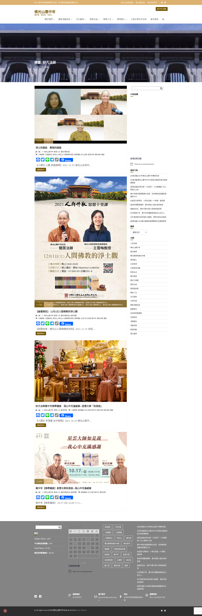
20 (88, 547)
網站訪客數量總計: (41, 553)
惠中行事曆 (134, 280)
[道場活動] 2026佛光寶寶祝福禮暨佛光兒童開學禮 (148, 221)
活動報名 (133, 321)
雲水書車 (133, 333)
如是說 (107, 554)
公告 (82, 318)
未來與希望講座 (136, 313)
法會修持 (133, 317)
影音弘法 (133, 272)
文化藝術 (80, 19)
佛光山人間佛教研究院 (66, 154)
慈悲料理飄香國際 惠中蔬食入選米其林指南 (146, 205)
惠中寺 (94, 318)
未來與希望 (109, 560)
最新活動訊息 (64, 19)
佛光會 (128, 538)
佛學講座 (77, 154)
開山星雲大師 (152, 2)
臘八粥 (107, 565)
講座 (102, 154)
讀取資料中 (41, 170)
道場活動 (74, 315)
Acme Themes (81, 610)
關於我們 (49, 19)
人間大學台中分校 (139, 19)
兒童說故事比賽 (119, 549)
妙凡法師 (84, 154)
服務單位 (133, 309)
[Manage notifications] (5, 611)
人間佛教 (41, 154)
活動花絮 (133, 325)
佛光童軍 (133, 251)
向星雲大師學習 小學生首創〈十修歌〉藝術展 (54, 2)
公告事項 (133, 264)
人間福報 (118, 532)
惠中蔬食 (154, 19)
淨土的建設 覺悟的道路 (48, 147)
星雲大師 (91, 154)
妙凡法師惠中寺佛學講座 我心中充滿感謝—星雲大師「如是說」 (69, 406)
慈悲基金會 (134, 288)
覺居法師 (98, 154)
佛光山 (55, 154)
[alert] (149, 164)
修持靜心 (121, 19)
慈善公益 (94, 19)
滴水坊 (128, 560)
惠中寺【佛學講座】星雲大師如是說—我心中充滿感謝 (63, 488)
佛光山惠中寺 (44, 11)
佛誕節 (107, 549)
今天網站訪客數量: (41, 543)
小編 (38, 152)
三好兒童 (133, 243)
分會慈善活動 (135, 268)
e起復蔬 (107, 527)
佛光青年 (127, 543)
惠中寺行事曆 (161, 9)
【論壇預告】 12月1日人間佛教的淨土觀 (57, 311)
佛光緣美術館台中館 (137, 256)
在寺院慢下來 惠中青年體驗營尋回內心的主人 (147, 213)
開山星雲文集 (140, 2)
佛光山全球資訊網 (127, 2)
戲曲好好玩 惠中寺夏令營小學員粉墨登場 (145, 209)
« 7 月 (83, 563)
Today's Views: (40, 539)
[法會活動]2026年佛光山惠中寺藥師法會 (144, 176)
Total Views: (39, 548)
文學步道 (133, 301)
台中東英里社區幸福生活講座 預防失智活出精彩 (148, 217)
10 (75, 543)
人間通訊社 (48, 154)
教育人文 (107, 19)
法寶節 (119, 560)
